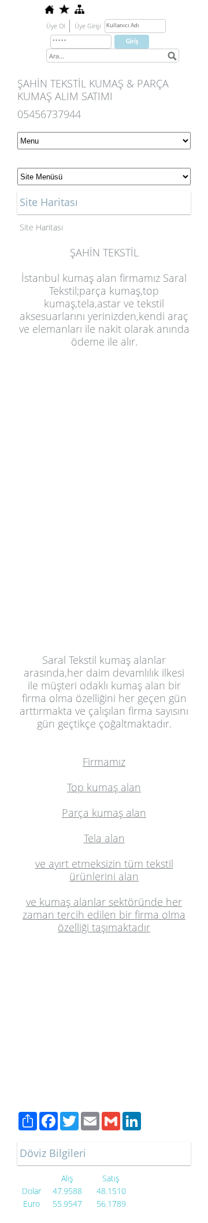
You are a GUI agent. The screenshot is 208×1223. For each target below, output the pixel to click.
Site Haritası (41, 227)
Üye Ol (55, 25)
